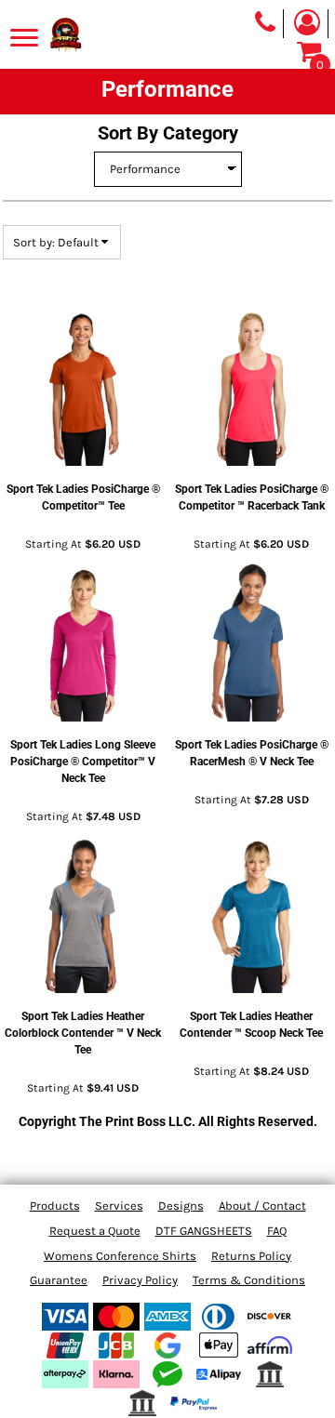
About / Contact (262, 1206)
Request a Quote (95, 1231)
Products (55, 1206)
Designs (181, 1206)
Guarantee (58, 1280)
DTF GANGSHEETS (203, 1231)
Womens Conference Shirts (120, 1256)
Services (119, 1206)
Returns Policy (251, 1256)
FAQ (277, 1231)
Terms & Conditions (249, 1280)
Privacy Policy (140, 1280)
